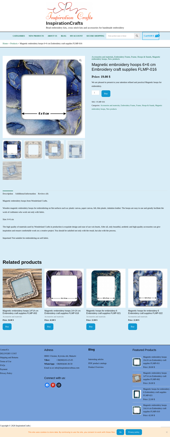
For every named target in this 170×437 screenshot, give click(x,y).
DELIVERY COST (8, 353)
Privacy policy (133, 432)
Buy (106, 93)
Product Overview (96, 367)
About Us (52, 36)
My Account (76, 36)
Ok (120, 432)
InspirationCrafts (64, 23)
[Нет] (166, 432)
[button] (80, 60)
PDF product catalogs (97, 363)
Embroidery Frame (122, 57)
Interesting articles (95, 359)
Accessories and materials (102, 57)
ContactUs (4, 350)
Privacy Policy (6, 373)
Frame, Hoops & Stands (141, 57)
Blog (63, 36)
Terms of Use (5, 361)
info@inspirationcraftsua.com (67, 368)
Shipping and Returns (9, 357)
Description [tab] (8, 194)
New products (36, 36)
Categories (19, 36)
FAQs (2, 365)
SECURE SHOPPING (95, 36)
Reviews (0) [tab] (43, 194)
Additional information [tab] (25, 194)
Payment (3, 369)
